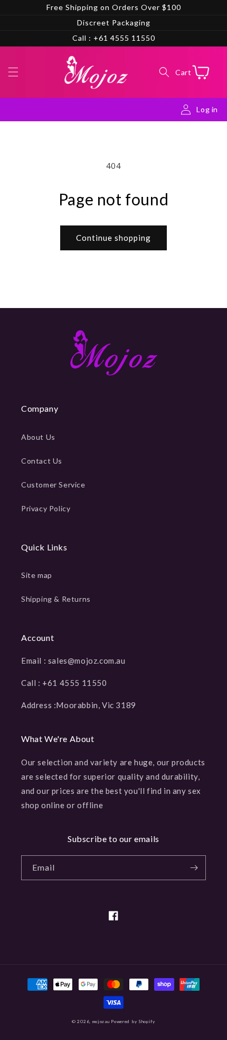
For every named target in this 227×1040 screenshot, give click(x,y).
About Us (38, 436)
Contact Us (41, 460)
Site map (36, 575)
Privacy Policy (45, 508)
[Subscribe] (193, 867)
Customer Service (53, 484)
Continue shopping (113, 237)
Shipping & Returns (56, 598)
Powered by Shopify (133, 1021)
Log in (207, 109)
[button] (13, 72)
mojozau (101, 1021)
